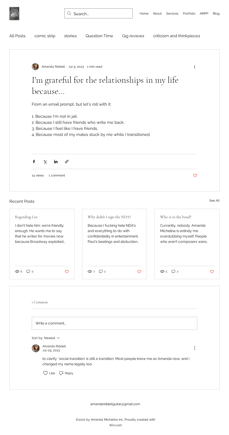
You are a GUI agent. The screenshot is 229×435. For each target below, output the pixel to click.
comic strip (44, 35)
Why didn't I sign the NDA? (109, 216)
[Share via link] (67, 161)
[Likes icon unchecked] (45, 373)
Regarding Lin (26, 216)
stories (70, 35)
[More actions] (194, 66)
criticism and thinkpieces (176, 35)
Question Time (99, 35)
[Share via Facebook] (34, 161)
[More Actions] (194, 348)
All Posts (17, 35)
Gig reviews (133, 35)
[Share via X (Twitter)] (45, 161)
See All (214, 200)
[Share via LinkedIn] (56, 161)
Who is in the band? (175, 216)
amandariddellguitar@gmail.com (115, 404)
